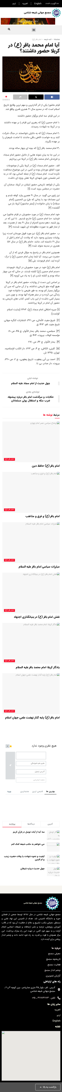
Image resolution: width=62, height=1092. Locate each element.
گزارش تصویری (53, 976)
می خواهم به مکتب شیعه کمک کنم (28, 844)
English (37, 3)
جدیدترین (24, 791)
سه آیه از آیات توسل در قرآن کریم (29, 832)
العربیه (25, 3)
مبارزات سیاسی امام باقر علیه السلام (39, 566)
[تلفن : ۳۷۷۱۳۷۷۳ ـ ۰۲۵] (59, 998)
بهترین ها (50, 791)
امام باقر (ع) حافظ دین (46, 466)
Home (57, 39)
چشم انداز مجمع (52, 970)
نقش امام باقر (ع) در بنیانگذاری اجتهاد (37, 617)
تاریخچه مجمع (53, 959)
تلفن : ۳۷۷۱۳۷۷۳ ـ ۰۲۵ (43, 998)
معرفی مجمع (54, 954)
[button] (34, 30)
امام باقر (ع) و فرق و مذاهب (43, 516)
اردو (14, 3)
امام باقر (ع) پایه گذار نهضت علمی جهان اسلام (32, 717)
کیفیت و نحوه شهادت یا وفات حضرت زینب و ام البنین (24, 858)
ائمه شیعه (48, 39)
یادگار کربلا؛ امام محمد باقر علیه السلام (38, 667)
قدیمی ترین (37, 791)
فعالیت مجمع (54, 965)
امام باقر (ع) (36, 39)
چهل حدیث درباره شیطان (32, 868)
